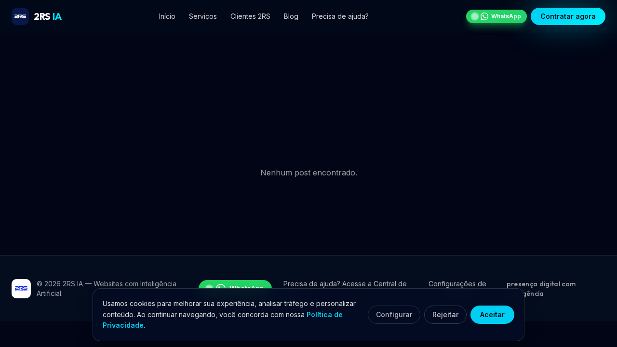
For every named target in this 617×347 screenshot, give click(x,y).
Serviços (203, 16)
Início (167, 16)
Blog (291, 16)
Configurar (394, 314)
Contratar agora (568, 16)
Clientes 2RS (250, 16)
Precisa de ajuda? (340, 16)
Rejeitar (445, 314)
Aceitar (492, 314)
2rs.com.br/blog (290, 142)
